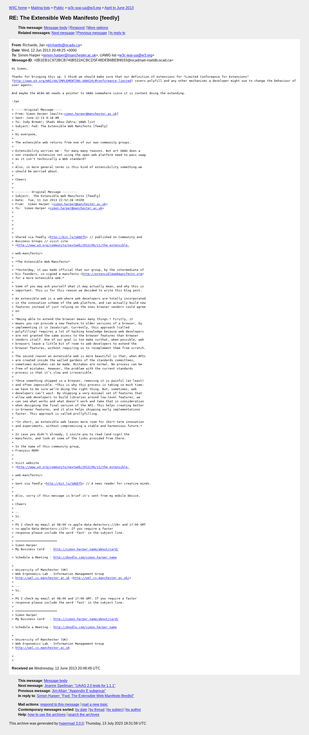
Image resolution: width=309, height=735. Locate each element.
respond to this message (59, 704)
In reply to (117, 33)
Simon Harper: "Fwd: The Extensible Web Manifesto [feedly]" (85, 696)
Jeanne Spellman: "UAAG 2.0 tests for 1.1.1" (80, 686)
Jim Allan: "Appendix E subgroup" (79, 691)
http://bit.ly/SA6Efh (68, 237)
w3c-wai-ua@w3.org (84, 8)
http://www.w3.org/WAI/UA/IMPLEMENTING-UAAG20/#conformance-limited (72, 80)
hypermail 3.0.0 (71, 723)
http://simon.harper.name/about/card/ (86, 549)
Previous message (92, 33)
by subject (115, 710)
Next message (63, 33)
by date (81, 710)
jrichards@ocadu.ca (64, 45)
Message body (55, 28)
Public (59, 8)
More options (97, 28)
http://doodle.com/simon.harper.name (85, 557)
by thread (97, 710)
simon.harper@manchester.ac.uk (69, 55)
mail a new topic (95, 704)
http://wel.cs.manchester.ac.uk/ (101, 578)
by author (133, 710)
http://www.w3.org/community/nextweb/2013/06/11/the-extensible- (73, 245)
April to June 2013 (119, 8)
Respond (77, 28)
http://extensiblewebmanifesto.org (112, 274)
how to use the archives (47, 714)
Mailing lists (40, 8)
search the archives (83, 714)
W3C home (18, 8)
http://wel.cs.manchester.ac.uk (42, 578)
